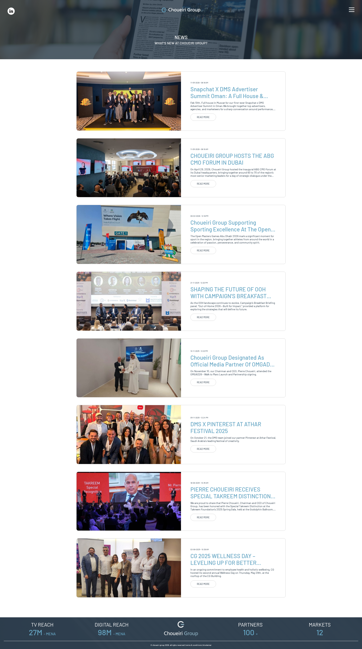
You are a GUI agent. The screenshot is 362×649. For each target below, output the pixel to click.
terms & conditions (194, 645)
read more (203, 117)
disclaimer (207, 645)
